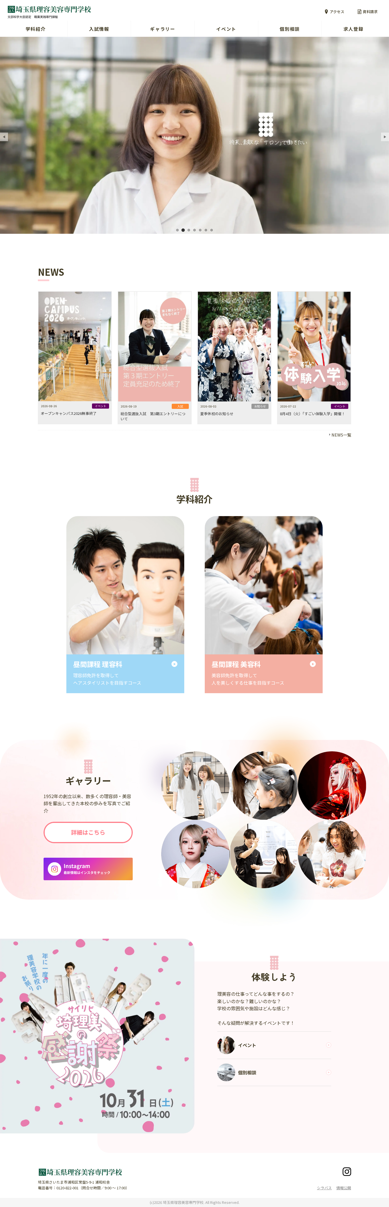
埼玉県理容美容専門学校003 (189, 230)
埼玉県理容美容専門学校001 (177, 230)
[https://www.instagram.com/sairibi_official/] (88, 869)
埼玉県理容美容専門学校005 (200, 230)
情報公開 (343, 1187)
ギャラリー (162, 28)
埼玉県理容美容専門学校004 (194, 230)
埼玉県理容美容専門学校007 (211, 230)
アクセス (337, 11)
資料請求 (370, 11)
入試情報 (99, 28)
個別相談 (290, 28)
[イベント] (97, 1036)
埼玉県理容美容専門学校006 (206, 230)
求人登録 (353, 28)
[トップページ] (106, 12)
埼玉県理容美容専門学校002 (183, 230)
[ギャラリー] (88, 832)
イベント (226, 28)
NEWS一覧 (341, 435)
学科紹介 (36, 28)
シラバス (324, 1187)
